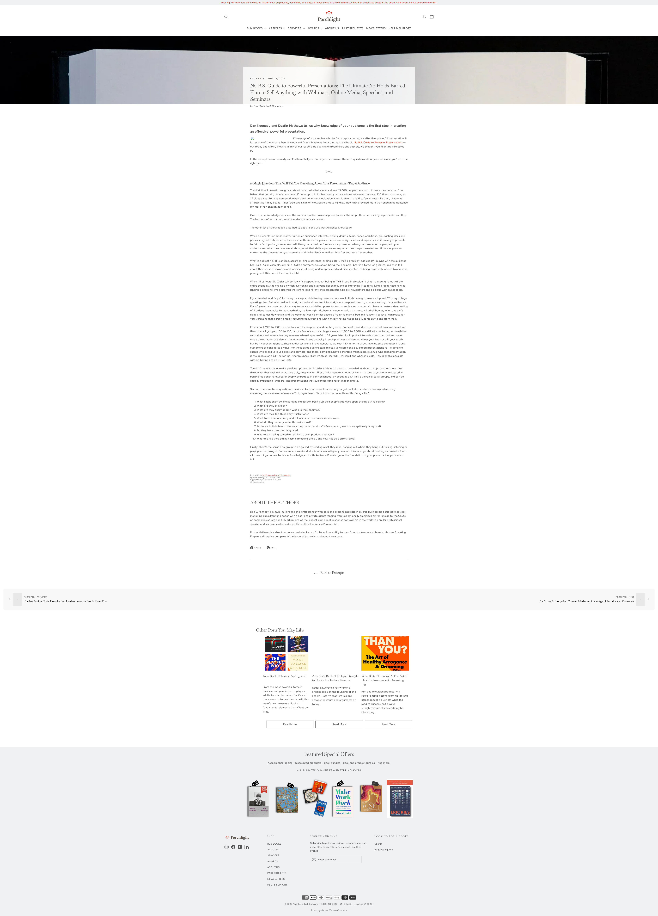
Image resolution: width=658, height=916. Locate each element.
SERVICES (295, 28)
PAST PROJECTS (352, 28)
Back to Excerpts (332, 572)
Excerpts (257, 78)
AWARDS (313, 28)
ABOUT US (332, 28)
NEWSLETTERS (376, 28)
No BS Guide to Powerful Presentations (276, 475)
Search (378, 843)
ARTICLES (276, 28)
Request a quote (383, 849)
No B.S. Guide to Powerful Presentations (378, 142)
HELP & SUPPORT (399, 28)
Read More (290, 724)
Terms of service (338, 910)
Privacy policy (318, 910)
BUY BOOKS (255, 28)
